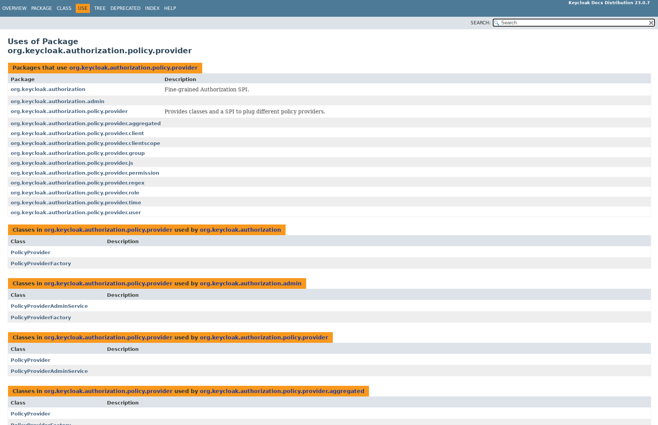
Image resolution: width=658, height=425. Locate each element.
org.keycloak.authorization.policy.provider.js (72, 163)
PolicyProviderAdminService (49, 306)
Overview (14, 8)
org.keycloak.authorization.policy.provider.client (77, 133)
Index (152, 8)
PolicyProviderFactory (41, 263)
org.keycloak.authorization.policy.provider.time (76, 202)
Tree (100, 8)
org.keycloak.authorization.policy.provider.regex (77, 183)
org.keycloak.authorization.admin (57, 101)
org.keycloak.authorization (48, 89)
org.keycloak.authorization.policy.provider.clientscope (85, 143)
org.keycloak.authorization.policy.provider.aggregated (86, 123)
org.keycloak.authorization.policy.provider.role (75, 193)
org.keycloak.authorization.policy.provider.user (76, 212)
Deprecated (125, 8)
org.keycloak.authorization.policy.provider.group (78, 153)
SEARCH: (480, 22)
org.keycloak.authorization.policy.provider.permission (85, 173)
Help (170, 8)
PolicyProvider (30, 252)
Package (41, 8)
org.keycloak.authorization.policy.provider (133, 68)
